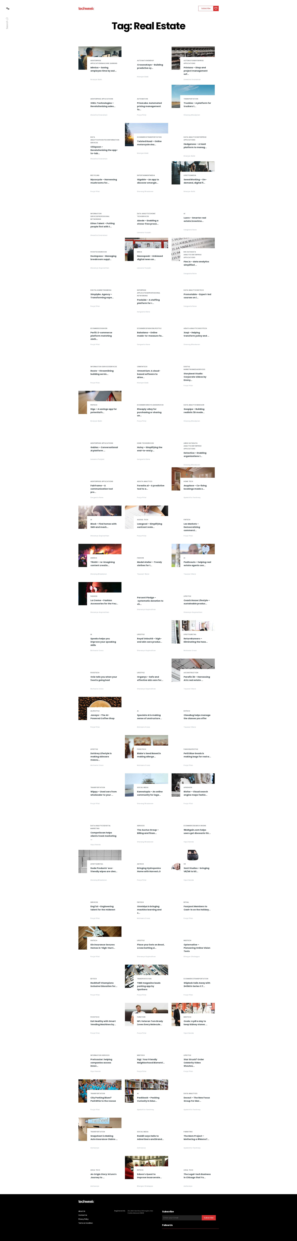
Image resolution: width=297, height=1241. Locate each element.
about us (81, 1211)
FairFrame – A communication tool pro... (101, 489)
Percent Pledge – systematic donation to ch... (150, 600)
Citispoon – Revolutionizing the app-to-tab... (104, 150)
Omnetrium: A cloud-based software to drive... (148, 374)
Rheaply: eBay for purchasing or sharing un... (149, 412)
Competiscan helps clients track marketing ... (103, 836)
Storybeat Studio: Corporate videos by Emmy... (195, 377)
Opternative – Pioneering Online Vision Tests (197, 948)
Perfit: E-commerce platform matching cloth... (101, 335)
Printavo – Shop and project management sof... (196, 70)
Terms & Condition (85, 1223)
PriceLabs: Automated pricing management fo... (149, 106)
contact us (82, 1215)
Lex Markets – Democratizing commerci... (192, 527)
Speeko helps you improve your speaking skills (103, 642)
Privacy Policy (83, 1219)
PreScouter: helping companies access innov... (101, 1062)
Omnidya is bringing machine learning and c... (149, 909)
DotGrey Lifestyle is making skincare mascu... (101, 756)
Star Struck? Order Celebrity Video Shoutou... (194, 1062)
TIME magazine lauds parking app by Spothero (148, 986)
